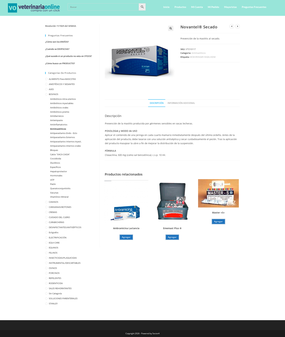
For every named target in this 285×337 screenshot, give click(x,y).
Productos (180, 6)
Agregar (126, 237)
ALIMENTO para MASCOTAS (62, 79)
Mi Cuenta (197, 6)
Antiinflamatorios (58, 124)
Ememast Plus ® (172, 228)
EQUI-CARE (54, 242)
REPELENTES (55, 278)
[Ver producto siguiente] (237, 26)
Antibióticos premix (59, 111)
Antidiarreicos (57, 115)
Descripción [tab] (157, 103)
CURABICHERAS (56, 222)
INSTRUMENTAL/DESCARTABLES (64, 262)
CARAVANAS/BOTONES (60, 207)
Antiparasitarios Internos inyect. (65, 141)
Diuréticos (55, 162)
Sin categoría (55, 293)
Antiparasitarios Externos (62, 137)
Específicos (55, 167)
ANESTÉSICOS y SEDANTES (62, 84)
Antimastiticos (199, 52)
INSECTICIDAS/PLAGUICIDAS (63, 257)
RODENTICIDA (56, 283)
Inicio (166, 6)
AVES (51, 89)
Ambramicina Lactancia (126, 228)
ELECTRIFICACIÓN (57, 237)
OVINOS (53, 268)
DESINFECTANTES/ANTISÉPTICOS (65, 227)
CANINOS (53, 201)
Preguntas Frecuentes (254, 6)
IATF (52, 179)
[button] (170, 28)
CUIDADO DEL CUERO (59, 217)
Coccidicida (55, 158)
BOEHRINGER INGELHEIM (203, 56)
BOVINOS (53, 94)
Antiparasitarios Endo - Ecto (63, 133)
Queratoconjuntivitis (60, 188)
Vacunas (54, 192)
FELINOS (53, 252)
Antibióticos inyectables (61, 103)
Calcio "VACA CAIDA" (60, 154)
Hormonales (56, 175)
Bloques (54, 150)
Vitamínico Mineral (59, 196)
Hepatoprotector (58, 171)
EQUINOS (53, 247)
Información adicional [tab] (181, 103)
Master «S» (218, 212)
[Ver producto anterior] (231, 26)
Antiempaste (56, 120)
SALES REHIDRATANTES (60, 288)
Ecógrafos (53, 232)
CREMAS (53, 212)
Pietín (53, 184)
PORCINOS (54, 273)
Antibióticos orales (59, 107)
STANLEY (53, 303)
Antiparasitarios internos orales (65, 145)
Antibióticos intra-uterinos (63, 98)
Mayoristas (230, 6)
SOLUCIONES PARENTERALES (63, 298)
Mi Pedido (213, 6)
